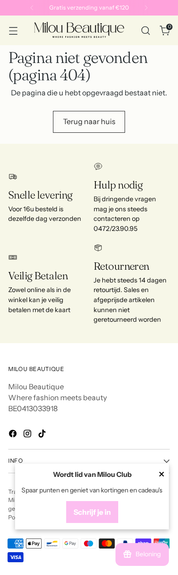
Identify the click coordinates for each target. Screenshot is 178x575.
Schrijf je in (92, 512)
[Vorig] (32, 8)
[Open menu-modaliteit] (13, 30)
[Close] (161, 475)
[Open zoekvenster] (145, 30)
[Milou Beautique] (79, 30)
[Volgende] (146, 8)
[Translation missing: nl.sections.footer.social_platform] (13, 435)
